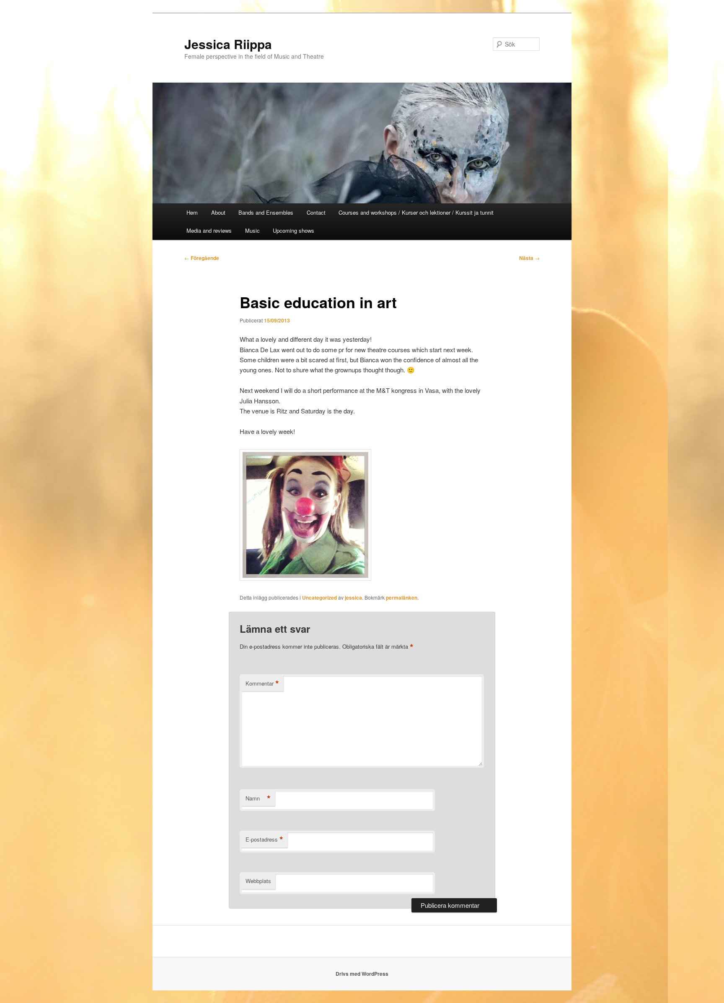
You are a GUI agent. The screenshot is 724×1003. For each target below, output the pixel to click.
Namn (258, 798)
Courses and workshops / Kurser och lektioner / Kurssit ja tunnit (416, 212)
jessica (353, 597)
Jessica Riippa (228, 44)
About (218, 212)
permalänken (401, 597)
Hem (192, 212)
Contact (316, 212)
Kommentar (262, 683)
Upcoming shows (293, 230)
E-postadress (264, 839)
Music (252, 230)
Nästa (529, 258)
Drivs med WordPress (362, 973)
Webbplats (258, 881)
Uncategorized (319, 597)
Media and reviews (209, 230)
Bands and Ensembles (265, 212)
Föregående (201, 258)
